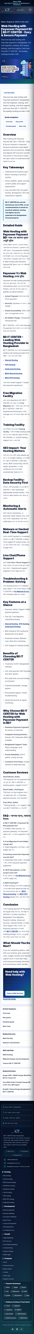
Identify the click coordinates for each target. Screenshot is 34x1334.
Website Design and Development (16, 1059)
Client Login (6, 1275)
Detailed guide (11, 126)
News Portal (7, 1220)
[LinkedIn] (17, 1329)
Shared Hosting (11, 360)
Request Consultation (11, 1043)
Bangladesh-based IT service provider (18, 1166)
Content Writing (8, 1248)
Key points (19, 121)
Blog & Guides (7, 1269)
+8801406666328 (12, 1159)
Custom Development (9, 1223)
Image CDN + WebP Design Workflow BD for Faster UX (17, 1076)
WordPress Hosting (9, 1185)
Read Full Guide (9, 999)
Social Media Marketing (10, 1244)
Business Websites (8, 1213)
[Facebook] (12, 1329)
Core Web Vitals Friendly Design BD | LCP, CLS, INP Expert (16, 1083)
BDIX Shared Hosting (13, 373)
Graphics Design (8, 1251)
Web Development (8, 1210)
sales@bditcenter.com (13, 1163)
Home (5, 1262)
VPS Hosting (10, 365)
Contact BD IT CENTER (11, 1063)
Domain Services (8, 1265)
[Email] (21, 1329)
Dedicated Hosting (12, 369)
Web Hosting (8, 1038)
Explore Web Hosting (15, 993)
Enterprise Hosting (8, 1189)
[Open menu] (30, 10)
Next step (22, 126)
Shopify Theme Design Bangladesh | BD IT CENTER (17, 1090)
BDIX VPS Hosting (12, 378)
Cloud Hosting (7, 1192)
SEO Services (7, 1241)
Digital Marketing (8, 1238)
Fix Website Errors (21, 591)
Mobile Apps (7, 1254)
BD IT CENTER (12, 931)
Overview (9, 121)
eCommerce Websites (9, 1217)
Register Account (8, 1279)
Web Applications (8, 1227)
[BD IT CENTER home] (7, 10)
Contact (5, 1272)
